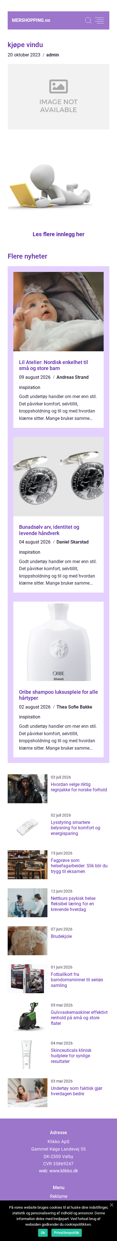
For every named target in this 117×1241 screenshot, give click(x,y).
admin (52, 55)
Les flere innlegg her (58, 234)
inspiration (29, 387)
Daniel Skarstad (73, 542)
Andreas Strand (73, 377)
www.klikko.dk (63, 1171)
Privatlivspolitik (66, 1233)
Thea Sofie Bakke (74, 707)
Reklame (58, 1196)
